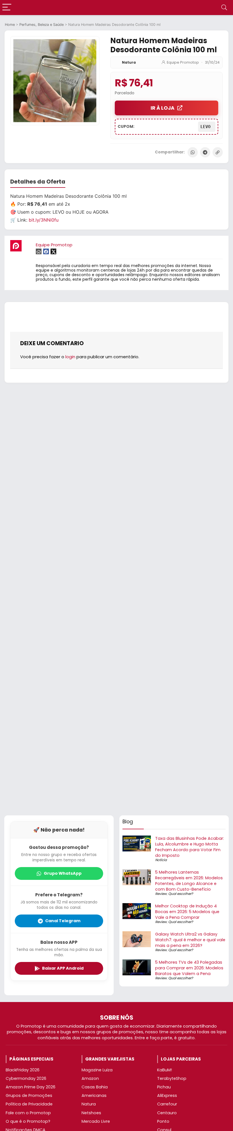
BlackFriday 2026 (22, 1070)
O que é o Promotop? (28, 1121)
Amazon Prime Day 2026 (30, 1087)
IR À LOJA (162, 108)
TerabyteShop (171, 1078)
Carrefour (167, 1104)
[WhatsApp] (193, 152)
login (70, 357)
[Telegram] (205, 152)
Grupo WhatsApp (63, 873)
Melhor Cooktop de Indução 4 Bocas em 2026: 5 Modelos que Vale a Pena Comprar (187, 911)
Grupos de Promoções (29, 1095)
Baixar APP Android (63, 968)
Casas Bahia (95, 1087)
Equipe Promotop (183, 62)
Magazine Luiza (97, 1070)
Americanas (94, 1095)
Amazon (90, 1078)
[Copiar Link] (218, 152)
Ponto (163, 1121)
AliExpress (167, 1095)
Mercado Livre (96, 1121)
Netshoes (91, 1113)
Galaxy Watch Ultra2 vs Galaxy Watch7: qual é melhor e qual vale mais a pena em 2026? (190, 939)
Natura (129, 62)
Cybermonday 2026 (26, 1078)
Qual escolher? (180, 893)
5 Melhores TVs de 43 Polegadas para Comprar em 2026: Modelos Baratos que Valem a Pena (189, 967)
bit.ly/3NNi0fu (44, 220)
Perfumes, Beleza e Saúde (41, 24)
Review (161, 893)
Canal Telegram (62, 921)
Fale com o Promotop (28, 1113)
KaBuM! (164, 1070)
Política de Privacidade (29, 1104)
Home (10, 24)
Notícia (161, 859)
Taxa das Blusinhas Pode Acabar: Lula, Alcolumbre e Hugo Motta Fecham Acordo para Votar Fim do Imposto (189, 847)
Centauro (167, 1113)
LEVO (206, 126)
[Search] (224, 7)
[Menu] (7, 7)
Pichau (164, 1087)
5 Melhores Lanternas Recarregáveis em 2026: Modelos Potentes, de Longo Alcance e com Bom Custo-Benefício (189, 880)
